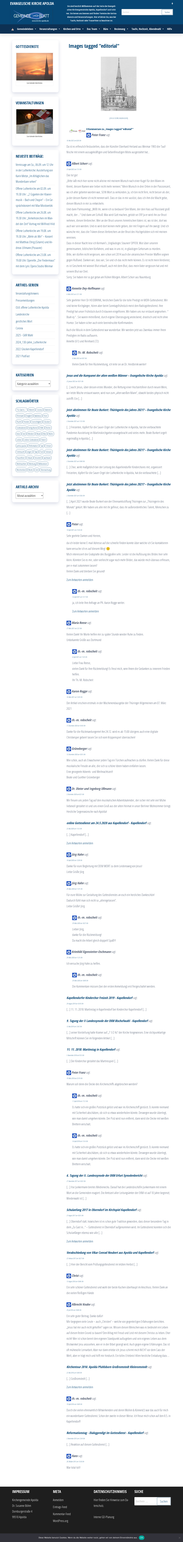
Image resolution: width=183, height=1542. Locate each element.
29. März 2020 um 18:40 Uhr (80, 980)
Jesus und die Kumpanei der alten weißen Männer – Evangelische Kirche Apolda (114, 375)
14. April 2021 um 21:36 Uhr (74, 530)
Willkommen (42, 463)
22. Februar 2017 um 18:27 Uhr (75, 1258)
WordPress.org (60, 1521)
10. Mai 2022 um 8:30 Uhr (73, 140)
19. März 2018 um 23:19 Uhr (74, 1078)
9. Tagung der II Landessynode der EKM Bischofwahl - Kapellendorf (107, 1021)
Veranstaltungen (48, 29)
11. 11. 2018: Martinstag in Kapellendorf (90, 1049)
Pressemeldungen (25, 300)
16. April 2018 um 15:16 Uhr (80, 1141)
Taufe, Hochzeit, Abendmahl (146, 29)
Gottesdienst (21, 427)
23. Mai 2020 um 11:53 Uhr (74, 828)
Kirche (48, 427)
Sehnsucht (20, 451)
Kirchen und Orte (72, 29)
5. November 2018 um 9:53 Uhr (75, 1055)
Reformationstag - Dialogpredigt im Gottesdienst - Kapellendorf (104, 1433)
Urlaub (29, 457)
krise (18, 433)
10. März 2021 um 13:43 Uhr (74, 697)
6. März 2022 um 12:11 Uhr (74, 294)
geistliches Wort (24, 321)
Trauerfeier (21, 457)
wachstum (47, 457)
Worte (30, 469)
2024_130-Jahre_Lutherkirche (31, 342)
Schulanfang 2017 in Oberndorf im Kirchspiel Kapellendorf (101, 1210)
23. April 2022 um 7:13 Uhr (73, 169)
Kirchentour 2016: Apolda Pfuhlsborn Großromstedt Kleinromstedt (106, 1367)
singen (29, 451)
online (19, 439)
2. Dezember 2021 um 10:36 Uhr (75, 495)
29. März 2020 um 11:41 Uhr (74, 889)
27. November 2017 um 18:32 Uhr (75, 1181)
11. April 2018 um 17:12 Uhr (80, 1101)
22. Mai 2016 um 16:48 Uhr (74, 1372)
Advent (31, 409)
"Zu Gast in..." (21, 409)
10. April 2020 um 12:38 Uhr (74, 860)
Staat (36, 451)
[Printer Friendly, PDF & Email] (77, 131)
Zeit (36, 469)
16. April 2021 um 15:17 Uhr (80, 597)
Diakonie (47, 409)
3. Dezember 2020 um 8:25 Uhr (75, 794)
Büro (105, 29)
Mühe (51, 433)
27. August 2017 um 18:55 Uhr (74, 1215)
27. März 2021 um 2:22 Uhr (74, 628)
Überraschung (46, 469)
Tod (41, 451)
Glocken (47, 421)
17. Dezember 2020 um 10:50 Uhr (75, 725)
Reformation (33, 445)
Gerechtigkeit (36, 421)
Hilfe (169, 29)
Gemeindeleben (25, 29)
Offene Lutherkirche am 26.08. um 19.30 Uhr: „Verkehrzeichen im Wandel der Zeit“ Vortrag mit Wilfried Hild (35, 218)
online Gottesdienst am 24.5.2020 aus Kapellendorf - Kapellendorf (106, 823)
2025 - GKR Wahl (24, 335)
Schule (48, 445)
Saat (41, 445)
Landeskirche (22, 314)
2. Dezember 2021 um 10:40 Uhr (75, 461)
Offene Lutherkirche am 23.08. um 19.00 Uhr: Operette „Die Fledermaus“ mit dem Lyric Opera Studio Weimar (35, 260)
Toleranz (48, 451)
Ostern (43, 439)
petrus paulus (21, 445)
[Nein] (179, 1537)
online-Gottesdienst (31, 439)
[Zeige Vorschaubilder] (118, 118)
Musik (38, 433)
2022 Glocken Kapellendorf (30, 349)
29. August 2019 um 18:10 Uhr (74, 1003)
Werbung (32, 463)
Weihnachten (21, 463)
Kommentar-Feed (62, 1514)
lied (24, 433)
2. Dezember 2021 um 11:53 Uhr (75, 421)
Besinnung (119, 29)
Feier (45, 415)
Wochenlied (21, 469)
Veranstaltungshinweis (27, 293)
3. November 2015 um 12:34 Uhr (75, 1438)
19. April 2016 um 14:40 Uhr (74, 1404)
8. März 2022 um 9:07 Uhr (79, 358)
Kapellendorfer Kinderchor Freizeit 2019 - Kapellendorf (99, 998)
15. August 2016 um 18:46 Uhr (74, 1281)
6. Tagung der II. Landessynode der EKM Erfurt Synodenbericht (104, 1175)
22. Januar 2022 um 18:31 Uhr (74, 381)
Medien (31, 433)
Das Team (92, 29)
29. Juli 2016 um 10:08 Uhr (73, 1310)
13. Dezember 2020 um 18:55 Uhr (75, 754)
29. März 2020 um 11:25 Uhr (74, 957)
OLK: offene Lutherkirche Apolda (32, 307)
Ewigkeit (29, 415)
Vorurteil (38, 457)
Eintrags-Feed (60, 1507)
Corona (19, 328)
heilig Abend (33, 427)
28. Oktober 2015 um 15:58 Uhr (75, 1461)
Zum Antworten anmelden (79, 580)
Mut (44, 433)
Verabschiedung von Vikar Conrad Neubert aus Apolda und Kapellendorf (110, 1252)
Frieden (26, 421)
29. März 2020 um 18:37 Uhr (80, 923)
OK (141, 1537)
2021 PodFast (23, 356)
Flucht (19, 421)
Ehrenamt (20, 415)
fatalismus (37, 415)
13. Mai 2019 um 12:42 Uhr (74, 1026)
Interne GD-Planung (104, 1517)
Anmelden (58, 1500)
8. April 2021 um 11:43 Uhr (79, 657)
